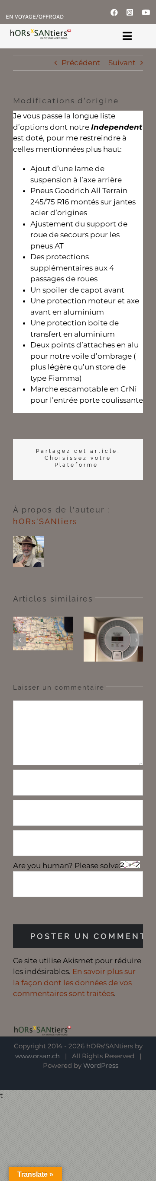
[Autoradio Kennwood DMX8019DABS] (43, 633)
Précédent (81, 62)
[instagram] (130, 12)
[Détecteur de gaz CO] (113, 639)
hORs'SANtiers (45, 521)
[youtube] (146, 12)
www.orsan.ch (37, 1056)
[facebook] (114, 12)
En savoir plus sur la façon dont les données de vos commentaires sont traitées (74, 982)
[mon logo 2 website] (40, 33)
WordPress (100, 1065)
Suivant (122, 62)
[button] (19, 639)
